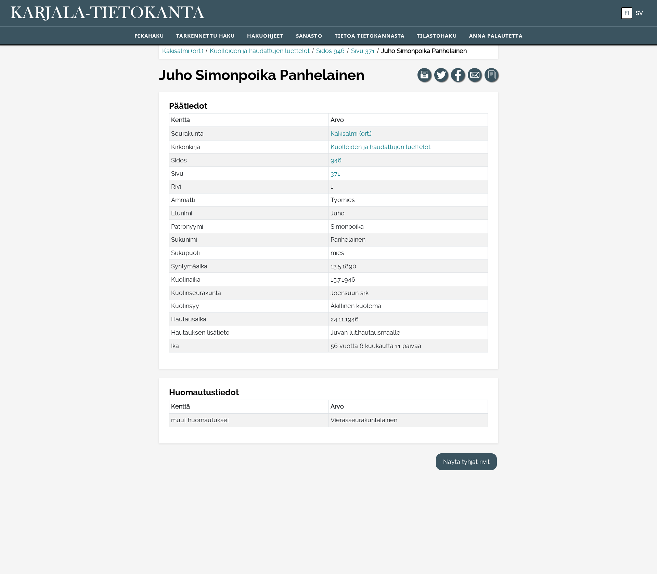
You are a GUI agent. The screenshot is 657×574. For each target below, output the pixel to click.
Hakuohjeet (265, 35)
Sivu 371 (363, 50)
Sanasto (309, 35)
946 (336, 160)
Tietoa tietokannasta (370, 35)
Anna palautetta (496, 35)
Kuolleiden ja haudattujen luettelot (260, 50)
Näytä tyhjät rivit (466, 461)
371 (335, 173)
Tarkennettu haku (205, 35)
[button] (424, 75)
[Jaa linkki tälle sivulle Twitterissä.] (441, 75)
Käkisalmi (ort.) (182, 50)
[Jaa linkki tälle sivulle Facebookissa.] (458, 75)
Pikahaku (149, 35)
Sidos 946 (330, 50)
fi (626, 13)
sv (639, 13)
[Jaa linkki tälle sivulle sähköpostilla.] (474, 75)
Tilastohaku (436, 35)
